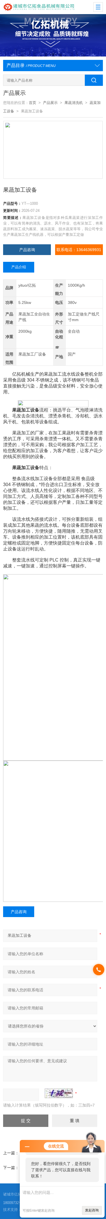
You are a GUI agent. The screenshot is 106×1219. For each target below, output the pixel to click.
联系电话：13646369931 (79, 249)
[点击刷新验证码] (59, 1093)
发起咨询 (92, 1210)
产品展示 (50, 103)
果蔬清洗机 (73, 103)
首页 (32, 103)
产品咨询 (27, 249)
